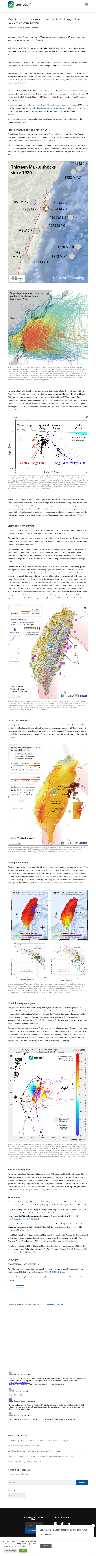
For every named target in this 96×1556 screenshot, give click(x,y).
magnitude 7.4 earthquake (69, 90)
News (39, 1305)
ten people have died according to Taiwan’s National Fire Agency (45, 105)
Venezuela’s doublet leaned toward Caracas (24, 1446)
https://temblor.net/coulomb (68, 1241)
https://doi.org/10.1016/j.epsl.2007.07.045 (71, 1204)
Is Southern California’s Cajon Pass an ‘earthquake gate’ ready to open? (34, 1451)
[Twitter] (62, 1523)
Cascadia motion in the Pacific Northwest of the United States (32, 140)
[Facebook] (55, 1523)
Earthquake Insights (26, 1305)
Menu (86, 4)
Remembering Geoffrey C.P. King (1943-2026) (25, 1461)
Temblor (36, 27)
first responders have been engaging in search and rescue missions (50, 108)
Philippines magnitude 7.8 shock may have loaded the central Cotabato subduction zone (41, 1456)
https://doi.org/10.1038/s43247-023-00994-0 (24, 1219)
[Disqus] (48, 1339)
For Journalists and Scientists (18, 1474)
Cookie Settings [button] (10, 1551)
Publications (48, 1305)
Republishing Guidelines (44, 1276)
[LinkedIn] (68, 1523)
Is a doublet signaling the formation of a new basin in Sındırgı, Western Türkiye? (38, 1440)
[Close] (93, 1525)
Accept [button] (22, 1551)
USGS (15, 988)
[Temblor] (10, 1286)
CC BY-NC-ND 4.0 (51, 1272)
